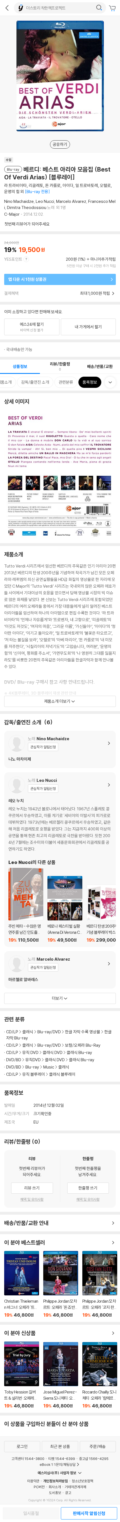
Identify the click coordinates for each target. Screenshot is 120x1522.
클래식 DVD (53, 1052)
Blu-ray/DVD (49, 1031)
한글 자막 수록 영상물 (82, 1031)
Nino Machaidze (19, 201)
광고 (68, 1492)
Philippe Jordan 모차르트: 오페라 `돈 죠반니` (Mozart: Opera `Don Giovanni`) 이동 (60, 1284)
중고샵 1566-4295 (94, 1458)
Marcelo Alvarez (71, 201)
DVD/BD (13, 1059)
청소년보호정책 (82, 1481)
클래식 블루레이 (62, 1074)
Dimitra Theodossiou (26, 207)
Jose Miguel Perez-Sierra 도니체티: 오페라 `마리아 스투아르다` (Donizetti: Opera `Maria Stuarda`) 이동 (60, 1375)
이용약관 (33, 1481)
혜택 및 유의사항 (32, 1199)
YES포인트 (13, 259)
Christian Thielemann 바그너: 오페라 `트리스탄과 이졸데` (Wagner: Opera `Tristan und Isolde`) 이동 (21, 1284)
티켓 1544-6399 (61, 1458)
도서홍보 (55, 1492)
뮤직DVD (33, 1059)
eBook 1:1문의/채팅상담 (58, 1464)
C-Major (12, 214)
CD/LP (12, 1031)
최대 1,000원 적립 (95, 293)
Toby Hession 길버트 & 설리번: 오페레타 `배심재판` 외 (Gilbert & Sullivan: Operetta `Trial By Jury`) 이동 (21, 1375)
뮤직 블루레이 (33, 1074)
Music (48, 1067)
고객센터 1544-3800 (27, 1458)
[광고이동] (99, 7)
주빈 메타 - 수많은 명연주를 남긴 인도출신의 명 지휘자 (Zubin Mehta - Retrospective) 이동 (25, 905)
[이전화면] (7, 7)
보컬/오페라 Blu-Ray (82, 1045)
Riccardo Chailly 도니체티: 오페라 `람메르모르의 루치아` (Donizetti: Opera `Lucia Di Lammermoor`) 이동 (99, 1375)
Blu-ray (32, 1067)
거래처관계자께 (75, 1487)
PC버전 (39, 1487)
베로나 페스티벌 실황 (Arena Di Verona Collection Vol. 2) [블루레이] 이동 (64, 909)
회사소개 (55, 1487)
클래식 (27, 1031)
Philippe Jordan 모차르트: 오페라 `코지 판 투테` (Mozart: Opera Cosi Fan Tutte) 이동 (99, 1284)
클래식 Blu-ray (79, 1052)
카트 (113, 8)
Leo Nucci (45, 201)
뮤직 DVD (30, 1052)
